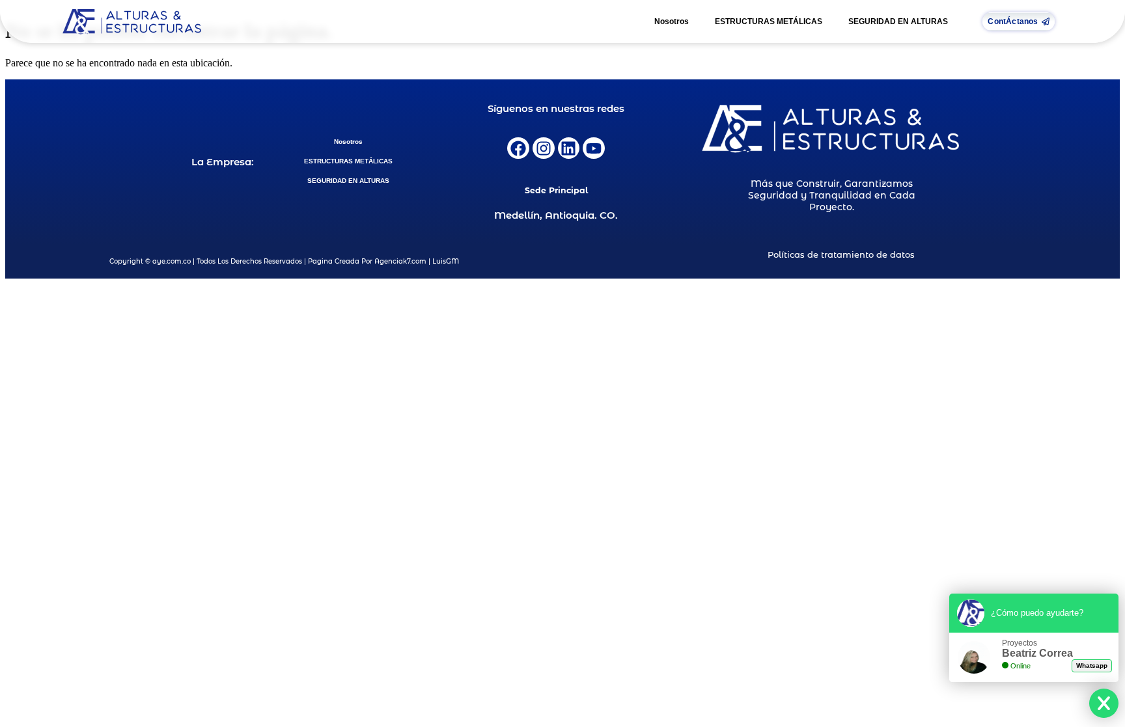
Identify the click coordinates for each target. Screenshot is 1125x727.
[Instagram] (544, 148)
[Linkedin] (569, 148)
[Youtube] (594, 148)
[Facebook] (518, 148)
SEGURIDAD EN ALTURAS (898, 21)
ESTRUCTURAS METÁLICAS (768, 21)
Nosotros (671, 21)
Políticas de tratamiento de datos (841, 254)
